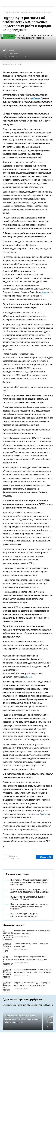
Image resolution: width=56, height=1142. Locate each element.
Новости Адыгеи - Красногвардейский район (20, 12)
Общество (42, 12)
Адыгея (36, 98)
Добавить (14, 857)
